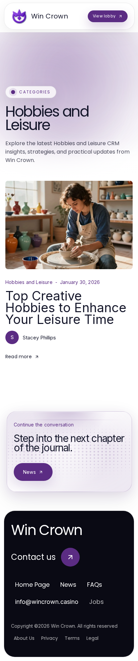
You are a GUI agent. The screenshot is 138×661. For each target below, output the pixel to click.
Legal (92, 638)
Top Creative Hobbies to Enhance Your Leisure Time (65, 307)
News (29, 472)
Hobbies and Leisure (29, 282)
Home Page (32, 584)
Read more (18, 356)
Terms (72, 638)
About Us (24, 638)
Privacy (49, 638)
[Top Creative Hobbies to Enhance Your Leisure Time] (69, 225)
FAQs (94, 584)
